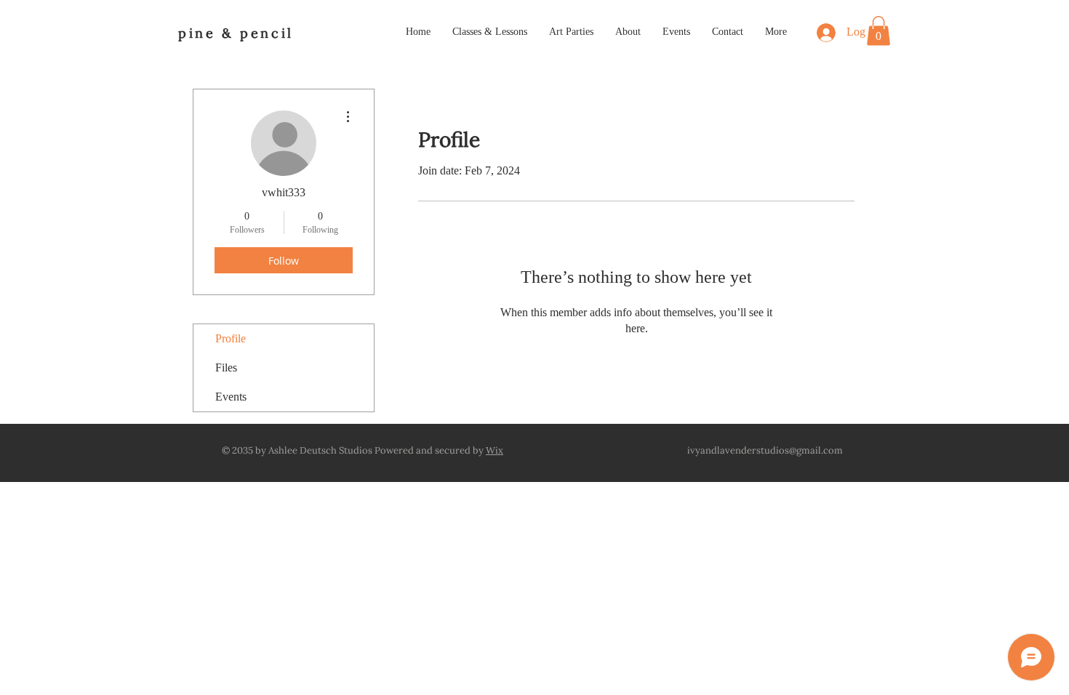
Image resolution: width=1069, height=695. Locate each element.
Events (231, 396)
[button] (878, 31)
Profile (230, 338)
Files (226, 367)
